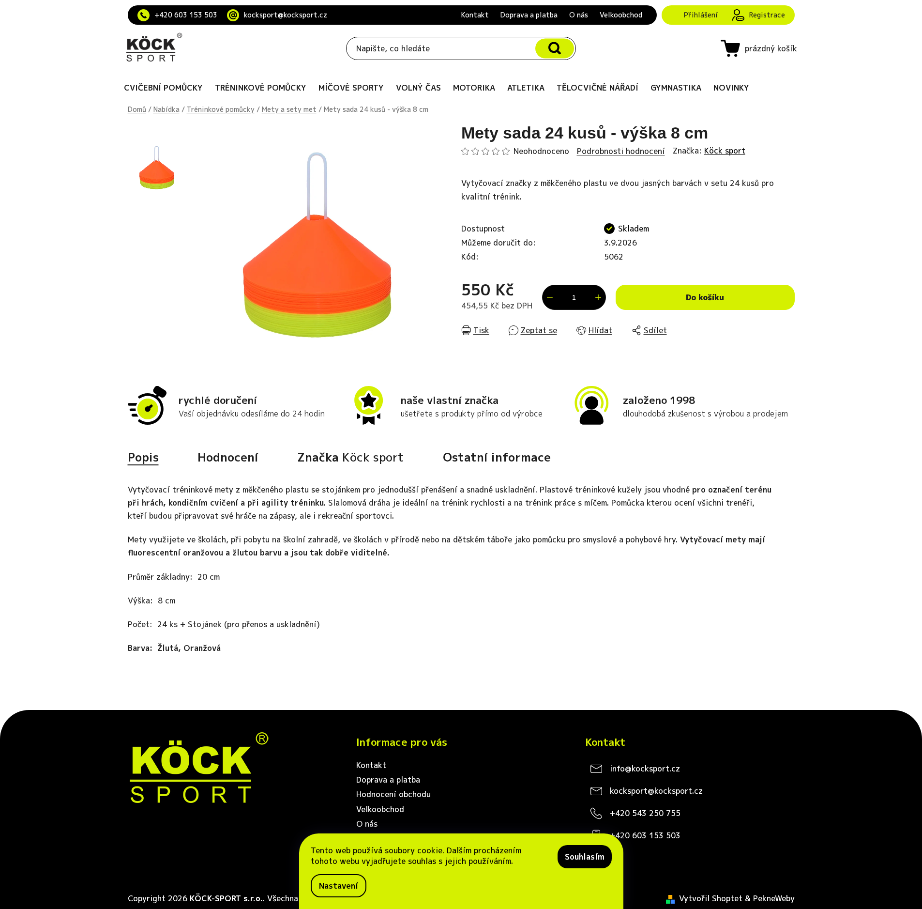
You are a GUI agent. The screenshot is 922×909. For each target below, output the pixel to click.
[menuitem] (163, 87)
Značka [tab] (350, 457)
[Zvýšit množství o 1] (598, 297)
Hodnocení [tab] (227, 457)
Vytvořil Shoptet (710, 898)
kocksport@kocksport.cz (285, 14)
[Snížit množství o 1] (550, 297)
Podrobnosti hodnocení (621, 151)
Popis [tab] (143, 457)
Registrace (767, 14)
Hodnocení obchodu (393, 794)
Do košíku (705, 297)
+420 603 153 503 (185, 14)
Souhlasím (585, 856)
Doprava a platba (529, 14)
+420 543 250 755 (645, 813)
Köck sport (724, 150)
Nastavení (338, 885)
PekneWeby (774, 898)
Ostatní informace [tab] (497, 457)
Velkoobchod (621, 14)
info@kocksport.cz (645, 768)
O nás (578, 14)
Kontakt (475, 14)
